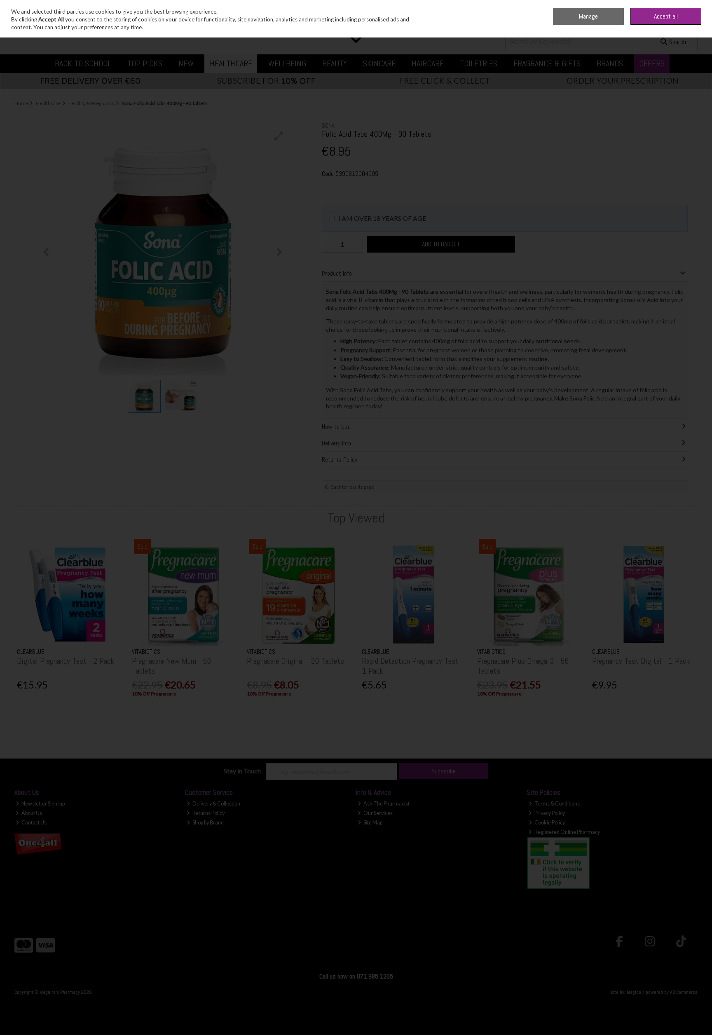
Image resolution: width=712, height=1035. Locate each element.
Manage (588, 16)
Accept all (666, 16)
